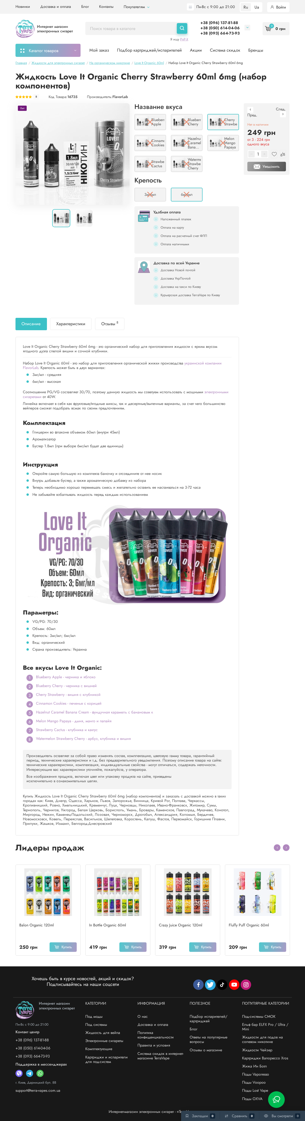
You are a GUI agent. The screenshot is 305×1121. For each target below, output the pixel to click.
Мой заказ (99, 50)
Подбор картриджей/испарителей (149, 50)
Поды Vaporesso (255, 1074)
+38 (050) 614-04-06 (220, 28)
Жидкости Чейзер (257, 1050)
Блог (85, 6)
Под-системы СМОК (258, 1016)
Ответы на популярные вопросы (208, 1039)
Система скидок (225, 50)
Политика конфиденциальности (155, 1035)
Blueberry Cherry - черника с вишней (66, 685)
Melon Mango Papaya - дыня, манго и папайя (74, 721)
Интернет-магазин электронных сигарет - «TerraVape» (152, 1111)
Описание (31, 324)
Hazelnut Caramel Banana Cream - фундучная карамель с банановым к (94, 712)
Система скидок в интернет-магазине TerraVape (160, 1056)
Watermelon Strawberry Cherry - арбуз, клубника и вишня (83, 738)
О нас (142, 1016)
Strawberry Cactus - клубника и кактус (67, 730)
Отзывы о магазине (206, 1050)
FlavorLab (120, 96)
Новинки (22, 6)
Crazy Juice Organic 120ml (180, 925)
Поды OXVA (252, 1098)
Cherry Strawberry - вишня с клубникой (68, 694)
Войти (280, 7)
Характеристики (70, 324)
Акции (196, 50)
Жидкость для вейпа (102, 1032)
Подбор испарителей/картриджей (208, 1019)
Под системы (96, 1024)
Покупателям (135, 7)
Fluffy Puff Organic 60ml (249, 925)
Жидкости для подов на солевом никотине (262, 1039)
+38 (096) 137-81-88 (219, 22)
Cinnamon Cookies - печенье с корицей (69, 703)
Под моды (93, 1016)
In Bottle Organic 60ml (107, 925)
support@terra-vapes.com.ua (37, 1090)
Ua (256, 7)
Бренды (255, 50)
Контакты (106, 6)
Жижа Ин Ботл (254, 1066)
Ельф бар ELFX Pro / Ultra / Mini (265, 1027)
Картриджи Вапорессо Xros (265, 1058)
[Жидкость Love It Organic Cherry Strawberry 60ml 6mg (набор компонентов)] (72, 154)
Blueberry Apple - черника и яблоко (66, 677)
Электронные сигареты (104, 1040)
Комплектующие (98, 1049)
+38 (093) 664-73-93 (220, 33)
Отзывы (109, 323)
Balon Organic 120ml (36, 925)
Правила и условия (153, 1045)
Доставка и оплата (55, 6)
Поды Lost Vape (255, 1090)
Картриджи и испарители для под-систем (106, 1059)
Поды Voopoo (254, 1082)
